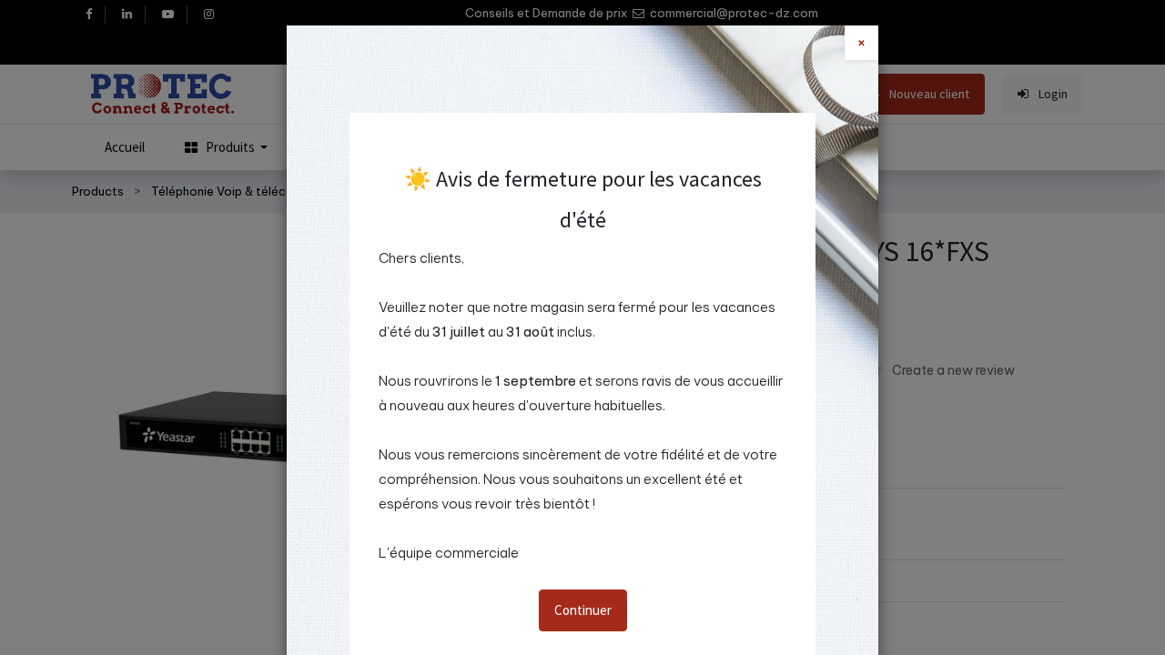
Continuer (583, 610)
